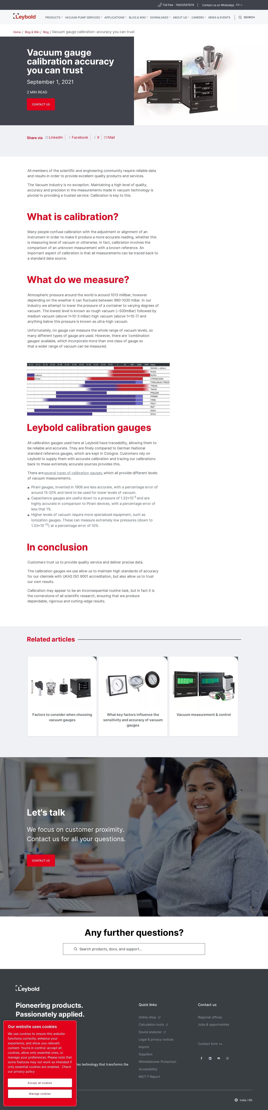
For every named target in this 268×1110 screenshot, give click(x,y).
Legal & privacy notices (156, 1039)
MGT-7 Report (149, 1077)
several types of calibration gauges (73, 473)
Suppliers (145, 1054)
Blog (46, 32)
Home (17, 32)
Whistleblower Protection (157, 1062)
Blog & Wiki (137, 17)
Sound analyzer (150, 1032)
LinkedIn (56, 137)
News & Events (219, 17)
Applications (114, 17)
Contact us (41, 104)
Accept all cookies (40, 1082)
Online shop (147, 1017)
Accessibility (148, 1069)
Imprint (144, 1047)
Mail (111, 137)
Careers (197, 17)
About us (180, 17)
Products (52, 17)
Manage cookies (40, 1093)
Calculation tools (151, 1024)
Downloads (159, 17)
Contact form (208, 1044)
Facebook (80, 137)
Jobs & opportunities (213, 1024)
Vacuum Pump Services (82, 17)
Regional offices (210, 1017)
